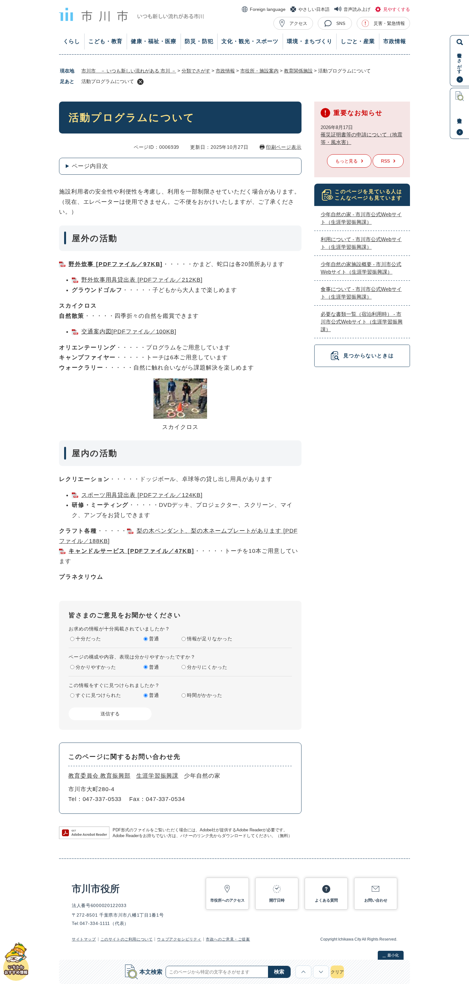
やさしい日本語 (314, 9)
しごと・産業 (358, 41)
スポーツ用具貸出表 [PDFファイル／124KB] (142, 495)
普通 (154, 638)
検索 (279, 971)
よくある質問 (326, 900)
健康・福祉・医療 (153, 41)
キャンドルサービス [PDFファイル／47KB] (131, 551)
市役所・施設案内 (259, 70)
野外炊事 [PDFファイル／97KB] (116, 264)
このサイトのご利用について (126, 939)
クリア (337, 971)
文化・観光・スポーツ (250, 41)
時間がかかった (204, 695)
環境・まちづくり (309, 41)
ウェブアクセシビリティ (179, 939)
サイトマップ (84, 939)
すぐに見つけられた (98, 695)
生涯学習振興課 (157, 776)
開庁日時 (277, 900)
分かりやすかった (96, 667)
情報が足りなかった (210, 638)
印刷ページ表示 (284, 147)
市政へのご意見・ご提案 (228, 939)
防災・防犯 (199, 41)
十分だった (88, 638)
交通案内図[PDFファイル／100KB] (128, 331)
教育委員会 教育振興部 (99, 776)
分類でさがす (196, 70)
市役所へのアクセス (227, 900)
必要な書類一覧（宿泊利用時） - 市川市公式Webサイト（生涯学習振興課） (362, 321)
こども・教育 (105, 41)
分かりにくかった (207, 667)
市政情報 (394, 41)
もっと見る (346, 161)
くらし (71, 41)
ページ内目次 (90, 166)
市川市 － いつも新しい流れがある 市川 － (128, 70)
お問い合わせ (375, 900)
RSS (385, 161)
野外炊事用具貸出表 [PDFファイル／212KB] (142, 280)
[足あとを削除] (140, 82)
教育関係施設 (298, 70)
